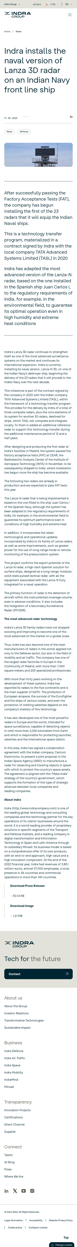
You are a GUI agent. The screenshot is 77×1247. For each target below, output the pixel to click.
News (9, 131)
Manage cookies (64, 1245)
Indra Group (10, 4)
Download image (22, 906)
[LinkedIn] (6, 1191)
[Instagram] (32, 1191)
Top (66, 1237)
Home (7, 31)
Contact (14, 974)
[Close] (70, 15)
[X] (15, 1191)
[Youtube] (23, 1191)
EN (67, 4)
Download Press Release (27, 886)
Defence (24, 131)
